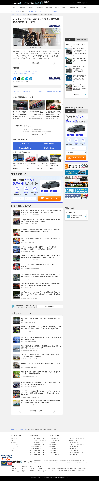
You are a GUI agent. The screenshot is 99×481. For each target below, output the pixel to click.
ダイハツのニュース (54, 454)
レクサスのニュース (54, 440)
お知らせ (53, 468)
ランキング (70, 39)
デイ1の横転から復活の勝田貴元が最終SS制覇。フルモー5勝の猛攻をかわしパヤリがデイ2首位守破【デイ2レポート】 (53, 114)
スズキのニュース (54, 452)
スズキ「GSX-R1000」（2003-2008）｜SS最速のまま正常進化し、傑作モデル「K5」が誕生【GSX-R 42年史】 (40, 383)
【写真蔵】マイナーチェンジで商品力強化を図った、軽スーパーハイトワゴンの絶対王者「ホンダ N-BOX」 (40, 355)
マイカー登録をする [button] (49, 306)
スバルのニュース (54, 450)
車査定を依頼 (70, 111)
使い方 (29, 125)
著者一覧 (51, 470)
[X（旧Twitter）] (28, 461)
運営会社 (48, 468)
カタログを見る (26, 143)
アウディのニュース (73, 442)
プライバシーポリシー (61, 468)
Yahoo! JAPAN (85, 2)
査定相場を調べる (26, 148)
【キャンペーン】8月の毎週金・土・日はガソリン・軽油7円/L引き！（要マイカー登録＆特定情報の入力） (37, 92)
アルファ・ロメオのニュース (76, 452)
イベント (13, 448)
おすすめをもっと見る (36, 411)
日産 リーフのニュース (36, 448)
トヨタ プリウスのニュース (37, 438)
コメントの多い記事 (81, 39)
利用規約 (79, 468)
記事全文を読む (36, 63)
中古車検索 (40, 7)
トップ (14, 7)
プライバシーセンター (71, 468)
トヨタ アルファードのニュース (38, 440)
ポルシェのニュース (73, 446)
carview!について (41, 468)
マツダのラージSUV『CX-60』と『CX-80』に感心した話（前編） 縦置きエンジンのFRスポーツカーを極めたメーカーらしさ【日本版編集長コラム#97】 (40, 294)
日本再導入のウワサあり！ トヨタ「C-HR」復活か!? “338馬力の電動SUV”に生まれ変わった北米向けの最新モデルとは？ (40, 284)
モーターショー (15, 446)
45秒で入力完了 (50, 198)
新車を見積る (50, 148)
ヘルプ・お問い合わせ (42, 471)
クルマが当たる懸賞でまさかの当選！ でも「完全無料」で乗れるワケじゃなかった (40, 239)
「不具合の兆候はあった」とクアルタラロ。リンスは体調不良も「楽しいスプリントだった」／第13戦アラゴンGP (37, 114)
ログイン (75, 2)
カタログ (31, 7)
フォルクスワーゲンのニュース (76, 444)
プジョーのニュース (73, 450)
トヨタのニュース (54, 438)
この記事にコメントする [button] (38, 134)
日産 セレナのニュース (36, 446)
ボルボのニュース (73, 454)
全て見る (76, 94)
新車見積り (49, 7)
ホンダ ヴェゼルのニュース (37, 450)
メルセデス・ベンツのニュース (76, 438)
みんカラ (32, 470)
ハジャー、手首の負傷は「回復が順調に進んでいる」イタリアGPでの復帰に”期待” (40, 265)
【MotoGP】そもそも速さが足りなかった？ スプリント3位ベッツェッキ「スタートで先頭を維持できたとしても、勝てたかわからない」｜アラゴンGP (40, 393)
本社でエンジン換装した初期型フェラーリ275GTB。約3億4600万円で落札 (40, 319)
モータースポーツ (15, 444)
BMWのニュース (73, 440)
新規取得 (79, 2)
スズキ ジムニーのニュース (37, 454)
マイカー (83, 7)
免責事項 (84, 468)
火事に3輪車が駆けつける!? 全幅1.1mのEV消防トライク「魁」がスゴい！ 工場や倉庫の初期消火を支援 (40, 372)
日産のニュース (53, 442)
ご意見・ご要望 (81, 470)
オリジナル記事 (74, 7)
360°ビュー (23, 7)
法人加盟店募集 (73, 470)
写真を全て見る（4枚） (38, 47)
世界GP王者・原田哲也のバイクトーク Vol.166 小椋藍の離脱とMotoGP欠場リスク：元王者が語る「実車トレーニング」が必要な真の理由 (41, 327)
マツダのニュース (54, 448)
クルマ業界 (14, 440)
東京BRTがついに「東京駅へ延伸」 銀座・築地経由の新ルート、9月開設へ (40, 364)
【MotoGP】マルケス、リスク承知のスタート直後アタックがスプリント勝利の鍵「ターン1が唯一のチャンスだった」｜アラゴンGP (40, 256)
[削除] (12, 454)
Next (60, 104)
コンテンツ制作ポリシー (43, 470)
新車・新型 (14, 438)
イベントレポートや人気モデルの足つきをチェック (25, 71)
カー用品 (13, 442)
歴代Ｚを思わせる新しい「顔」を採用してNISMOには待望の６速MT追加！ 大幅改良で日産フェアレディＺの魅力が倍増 (40, 401)
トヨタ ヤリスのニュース (36, 442)
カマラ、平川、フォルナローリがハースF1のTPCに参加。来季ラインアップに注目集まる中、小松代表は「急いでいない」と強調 (20, 115)
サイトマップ (57, 470)
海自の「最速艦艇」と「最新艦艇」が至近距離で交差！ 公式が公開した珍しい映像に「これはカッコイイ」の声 (41, 347)
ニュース (64, 7)
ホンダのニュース (54, 444)
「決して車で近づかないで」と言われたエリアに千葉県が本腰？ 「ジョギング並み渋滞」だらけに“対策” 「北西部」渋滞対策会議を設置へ (41, 275)
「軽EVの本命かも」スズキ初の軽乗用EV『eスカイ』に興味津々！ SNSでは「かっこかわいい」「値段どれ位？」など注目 (39, 248)
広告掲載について (65, 470)
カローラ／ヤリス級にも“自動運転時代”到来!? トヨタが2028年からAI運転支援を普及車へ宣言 (41, 338)
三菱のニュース (53, 446)
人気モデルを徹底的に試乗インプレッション (24, 73)
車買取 (57, 7)
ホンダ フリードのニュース (37, 452)
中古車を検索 (50, 143)
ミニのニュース (72, 448)
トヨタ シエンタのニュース (37, 444)
